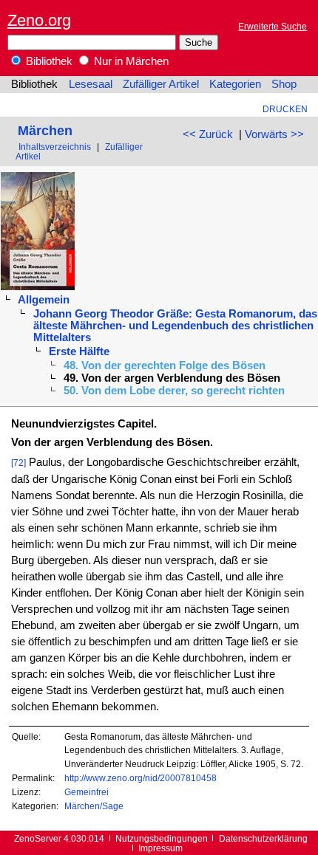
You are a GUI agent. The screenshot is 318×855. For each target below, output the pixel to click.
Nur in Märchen (130, 61)
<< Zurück (208, 134)
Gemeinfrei (86, 792)
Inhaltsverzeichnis (54, 146)
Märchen (45, 130)
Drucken (285, 109)
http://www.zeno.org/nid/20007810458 (140, 778)
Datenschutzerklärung (263, 838)
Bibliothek (47, 61)
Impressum (160, 848)
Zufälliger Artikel (161, 84)
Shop (284, 84)
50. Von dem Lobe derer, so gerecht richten (174, 390)
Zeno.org (39, 20)
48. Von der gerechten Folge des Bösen (164, 365)
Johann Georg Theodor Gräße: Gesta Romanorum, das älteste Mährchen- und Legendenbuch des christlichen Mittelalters (175, 325)
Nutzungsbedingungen (161, 838)
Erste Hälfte (79, 351)
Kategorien (235, 84)
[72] (18, 462)
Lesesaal (90, 84)
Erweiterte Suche (272, 26)
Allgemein (44, 300)
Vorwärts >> (274, 134)
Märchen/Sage (94, 806)
